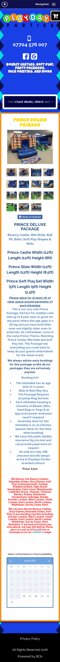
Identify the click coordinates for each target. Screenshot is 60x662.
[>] (49, 561)
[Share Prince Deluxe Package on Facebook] (30, 216)
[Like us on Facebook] (26, 56)
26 (24, 596)
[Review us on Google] (34, 56)
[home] (5, 4)
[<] (10, 561)
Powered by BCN (30, 656)
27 (30, 596)
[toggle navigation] (53, 4)
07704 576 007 (30, 44)
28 (36, 596)
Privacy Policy (30, 638)
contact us (38, 532)
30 (48, 596)
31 (12, 602)
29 (42, 596)
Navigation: (42, 4)
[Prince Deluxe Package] (30, 147)
